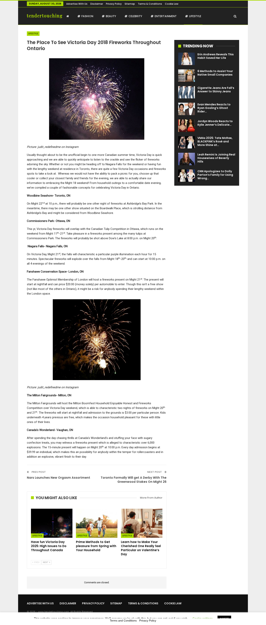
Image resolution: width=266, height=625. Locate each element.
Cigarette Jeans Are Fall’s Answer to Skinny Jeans (215, 89)
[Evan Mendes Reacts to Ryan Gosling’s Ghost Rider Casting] (186, 109)
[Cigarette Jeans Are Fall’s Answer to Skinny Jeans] (186, 92)
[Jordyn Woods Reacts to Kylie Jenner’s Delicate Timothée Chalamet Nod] (186, 125)
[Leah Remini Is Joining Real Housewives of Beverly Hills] (186, 159)
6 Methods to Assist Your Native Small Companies (215, 73)
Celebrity (135, 16)
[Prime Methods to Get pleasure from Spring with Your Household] (96, 523)
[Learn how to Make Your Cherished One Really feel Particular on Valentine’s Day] (141, 523)
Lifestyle (195, 16)
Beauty (111, 16)
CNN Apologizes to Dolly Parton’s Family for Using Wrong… (215, 174)
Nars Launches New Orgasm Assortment (58, 478)
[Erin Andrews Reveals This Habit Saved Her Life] (186, 59)
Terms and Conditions (123, 620)
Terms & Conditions (150, 3)
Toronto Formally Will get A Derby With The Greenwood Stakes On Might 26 (133, 480)
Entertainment (166, 16)
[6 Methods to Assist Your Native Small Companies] (186, 75)
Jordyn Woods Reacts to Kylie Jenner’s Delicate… (215, 123)
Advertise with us (76, 3)
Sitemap (130, 3)
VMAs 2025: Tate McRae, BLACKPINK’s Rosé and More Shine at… (215, 141)
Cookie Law (171, 3)
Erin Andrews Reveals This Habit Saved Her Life (215, 56)
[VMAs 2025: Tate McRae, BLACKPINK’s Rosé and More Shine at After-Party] (186, 142)
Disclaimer (96, 3)
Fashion (87, 16)
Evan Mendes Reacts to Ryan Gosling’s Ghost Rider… (214, 107)
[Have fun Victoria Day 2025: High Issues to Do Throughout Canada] (51, 523)
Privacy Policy (114, 3)
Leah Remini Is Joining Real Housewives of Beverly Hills (216, 158)
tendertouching (45, 16)
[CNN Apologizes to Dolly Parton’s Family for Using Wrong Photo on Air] (186, 175)
